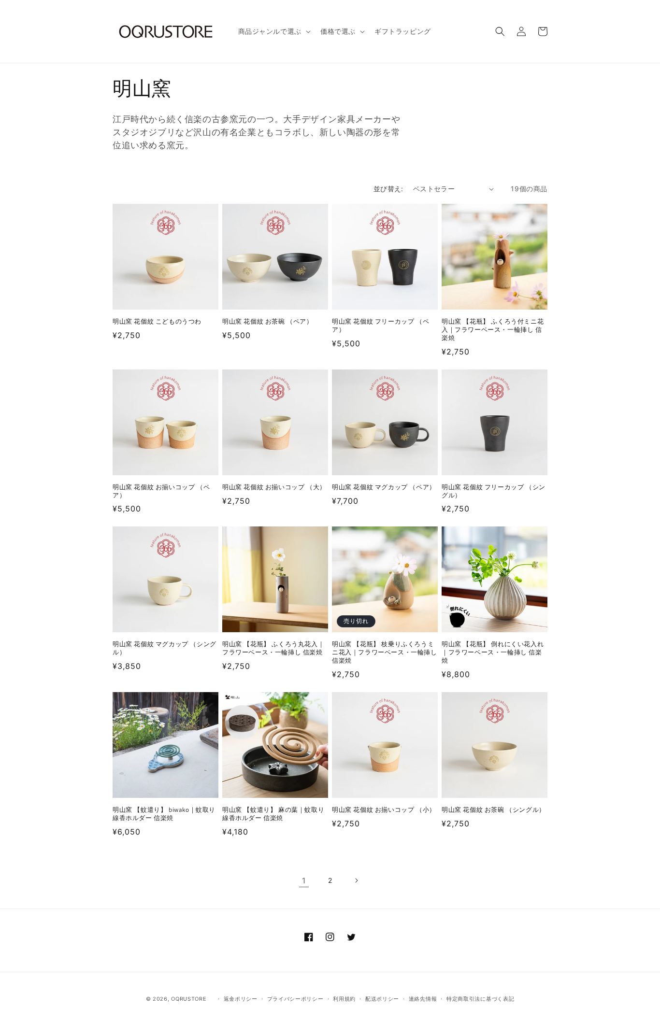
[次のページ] (356, 880)
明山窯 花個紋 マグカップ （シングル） (164, 648)
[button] (273, 31)
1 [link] (304, 880)
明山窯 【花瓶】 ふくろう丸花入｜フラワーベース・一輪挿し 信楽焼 (273, 648)
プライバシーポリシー (295, 998)
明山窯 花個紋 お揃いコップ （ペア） (161, 491)
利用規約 (344, 998)
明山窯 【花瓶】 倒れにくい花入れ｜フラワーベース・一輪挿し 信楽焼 (493, 652)
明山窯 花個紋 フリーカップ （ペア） (380, 326)
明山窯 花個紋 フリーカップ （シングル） (493, 491)
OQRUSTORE (188, 998)
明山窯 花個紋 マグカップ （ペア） (384, 487)
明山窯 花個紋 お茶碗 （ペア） (267, 322)
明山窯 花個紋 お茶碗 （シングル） (493, 810)
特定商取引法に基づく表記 (480, 998)
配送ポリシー (382, 998)
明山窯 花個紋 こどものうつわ (157, 322)
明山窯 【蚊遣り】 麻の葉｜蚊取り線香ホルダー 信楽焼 (273, 814)
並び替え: (388, 188)
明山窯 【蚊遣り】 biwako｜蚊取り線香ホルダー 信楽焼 (164, 814)
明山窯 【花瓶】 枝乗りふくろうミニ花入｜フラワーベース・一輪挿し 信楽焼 (384, 652)
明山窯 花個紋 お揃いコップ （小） (384, 810)
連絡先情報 (423, 998)
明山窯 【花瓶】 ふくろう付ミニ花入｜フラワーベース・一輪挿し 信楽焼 (493, 330)
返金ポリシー (241, 998)
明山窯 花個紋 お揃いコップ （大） (274, 487)
